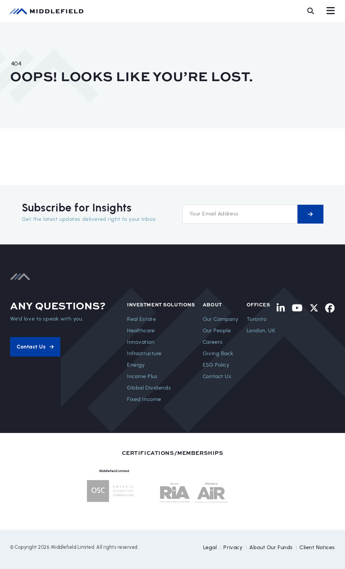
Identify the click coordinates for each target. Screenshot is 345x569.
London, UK (261, 330)
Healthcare (141, 330)
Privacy (233, 547)
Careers (213, 342)
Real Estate (141, 319)
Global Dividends (149, 387)
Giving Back (218, 353)
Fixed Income (144, 399)
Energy (136, 365)
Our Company (221, 319)
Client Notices (317, 547)
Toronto (257, 319)
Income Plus (142, 376)
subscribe (310, 214)
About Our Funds (271, 547)
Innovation (141, 342)
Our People (217, 330)
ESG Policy (216, 365)
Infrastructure (144, 353)
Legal (210, 547)
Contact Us (217, 376)
